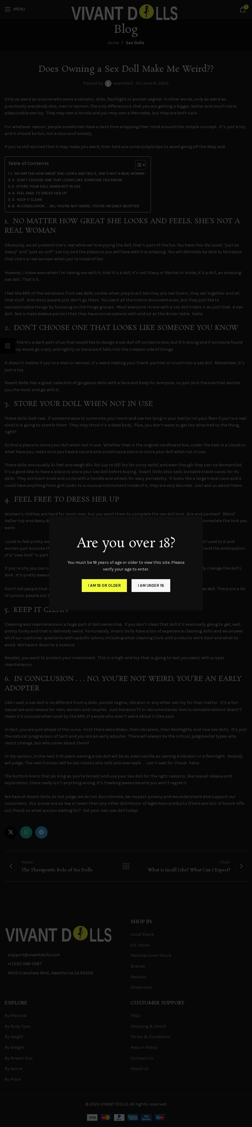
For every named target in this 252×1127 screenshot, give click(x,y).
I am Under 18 (151, 585)
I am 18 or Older (104, 585)
